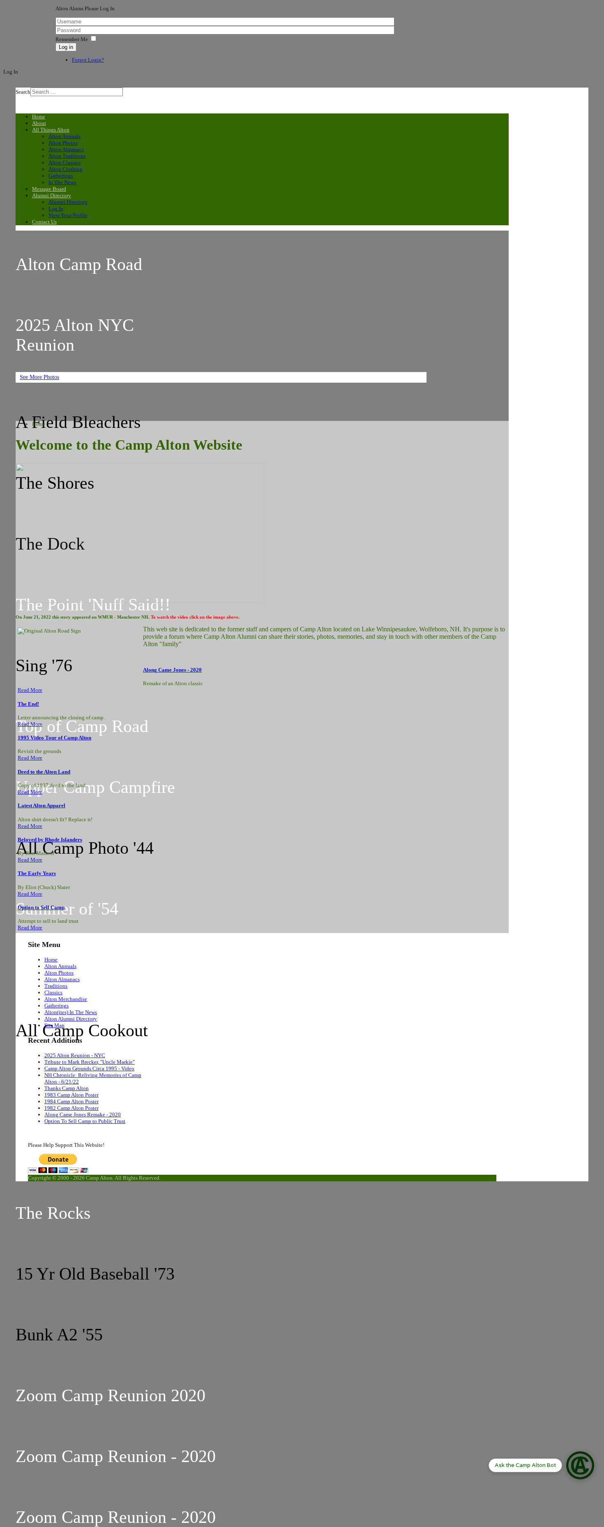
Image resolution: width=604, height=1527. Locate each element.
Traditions (55, 986)
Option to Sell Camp (41, 907)
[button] (541, 1465)
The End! (28, 704)
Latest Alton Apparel (41, 805)
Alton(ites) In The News (70, 1012)
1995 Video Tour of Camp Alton (54, 738)
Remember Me (71, 39)
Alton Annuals (60, 966)
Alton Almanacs (62, 979)
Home (51, 959)
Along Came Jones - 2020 (172, 670)
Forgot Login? (88, 60)
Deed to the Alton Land (44, 772)
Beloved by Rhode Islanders (50, 839)
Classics (53, 992)
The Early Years (37, 873)
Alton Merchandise (65, 999)
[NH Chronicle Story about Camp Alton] (140, 599)
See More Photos (39, 377)
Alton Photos (59, 973)
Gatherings (56, 1006)
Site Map (54, 1025)
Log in (66, 47)
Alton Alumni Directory (70, 1019)
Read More (30, 690)
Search (23, 92)
